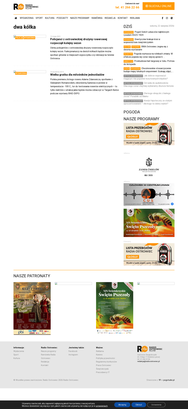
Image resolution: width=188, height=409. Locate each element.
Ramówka (97, 18)
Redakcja (110, 18)
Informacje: (18, 348)
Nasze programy (79, 18)
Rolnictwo (128, 54)
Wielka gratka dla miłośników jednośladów (77, 74)
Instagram (73, 355)
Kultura (49, 18)
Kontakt (123, 18)
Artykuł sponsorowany (133, 76)
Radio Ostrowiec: (49, 348)
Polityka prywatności (105, 358)
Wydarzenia (26, 18)
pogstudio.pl (169, 380)
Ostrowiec (136, 47)
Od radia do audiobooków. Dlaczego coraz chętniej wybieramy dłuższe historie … (149, 86)
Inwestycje (128, 61)
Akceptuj (122, 405)
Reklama (135, 18)
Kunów (126, 69)
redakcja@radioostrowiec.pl (148, 361)
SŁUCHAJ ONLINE (160, 6)
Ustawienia (156, 405)
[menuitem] (16, 18)
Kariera (99, 355)
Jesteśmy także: (76, 348)
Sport (39, 18)
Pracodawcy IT (103, 372)
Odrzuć (139, 405)
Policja (19, 38)
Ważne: (99, 348)
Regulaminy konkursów (106, 362)
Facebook (73, 351)
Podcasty (62, 18)
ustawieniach (102, 406)
